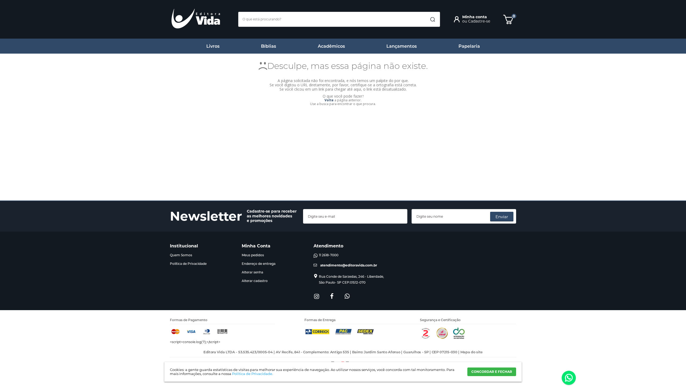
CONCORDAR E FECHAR (491, 372)
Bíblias (268, 46)
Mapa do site (471, 352)
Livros (212, 46)
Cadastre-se (479, 21)
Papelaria (469, 46)
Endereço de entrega (258, 264)
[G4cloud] (442, 338)
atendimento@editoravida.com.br (348, 265)
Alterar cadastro (255, 281)
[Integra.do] (459, 338)
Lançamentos (401, 46)
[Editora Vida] (196, 18)
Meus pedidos (253, 255)
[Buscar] (432, 20)
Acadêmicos (331, 46)
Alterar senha (252, 272)
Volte (329, 100)
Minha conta (474, 16)
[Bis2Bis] (425, 338)
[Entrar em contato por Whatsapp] (568, 378)
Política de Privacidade (188, 264)
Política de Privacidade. (252, 374)
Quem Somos (181, 255)
